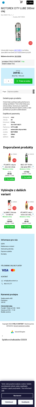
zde (3, 391)
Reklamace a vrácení (7, 246)
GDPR (3, 244)
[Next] (33, 214)
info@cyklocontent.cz (11, 281)
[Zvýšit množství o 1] (11, 81)
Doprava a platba (6, 251)
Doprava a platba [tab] (13, 91)
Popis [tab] (4, 91)
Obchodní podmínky (7, 249)
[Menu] (30, 2)
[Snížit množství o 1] (5, 81)
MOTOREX (18, 50)
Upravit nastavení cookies (22, 326)
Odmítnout (9, 402)
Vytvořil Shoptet (20, 332)
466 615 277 (8, 283)
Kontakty (4, 254)
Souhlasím (25, 402)
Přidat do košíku (24, 81)
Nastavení (17, 396)
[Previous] (3, 214)
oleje (12, 117)
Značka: (19, 17)
